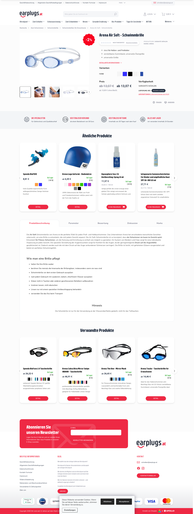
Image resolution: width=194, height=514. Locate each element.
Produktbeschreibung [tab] (39, 223)
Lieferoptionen (154, 94)
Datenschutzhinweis (72, 3)
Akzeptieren (124, 501)
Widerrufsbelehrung (27, 480)
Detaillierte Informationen (109, 63)
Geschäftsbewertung (27, 3)
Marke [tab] (160, 223)
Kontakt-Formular (89, 3)
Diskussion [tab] (132, 223)
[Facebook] (138, 468)
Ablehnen (107, 501)
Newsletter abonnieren (83, 440)
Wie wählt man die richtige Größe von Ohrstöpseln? (73, 461)
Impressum (103, 3)
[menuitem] (25, 21)
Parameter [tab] (74, 223)
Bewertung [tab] (103, 223)
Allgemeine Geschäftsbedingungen (50, 3)
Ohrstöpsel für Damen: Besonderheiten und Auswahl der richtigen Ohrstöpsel (73, 467)
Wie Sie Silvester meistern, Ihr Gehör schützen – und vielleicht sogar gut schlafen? (73, 481)
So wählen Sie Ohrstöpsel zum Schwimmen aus (72, 486)
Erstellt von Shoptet (150, 511)
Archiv (63, 491)
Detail (38, 207)
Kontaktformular (148, 476)
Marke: (149, 44)
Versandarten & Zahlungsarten (30, 487)
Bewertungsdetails (131, 43)
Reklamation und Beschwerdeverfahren (33, 483)
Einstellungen (70, 510)
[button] (174, 178)
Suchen (115, 14)
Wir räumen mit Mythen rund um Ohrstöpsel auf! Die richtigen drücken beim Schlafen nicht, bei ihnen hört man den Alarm (73, 474)
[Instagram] (143, 468)
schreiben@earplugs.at (149, 462)
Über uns (23, 490)
